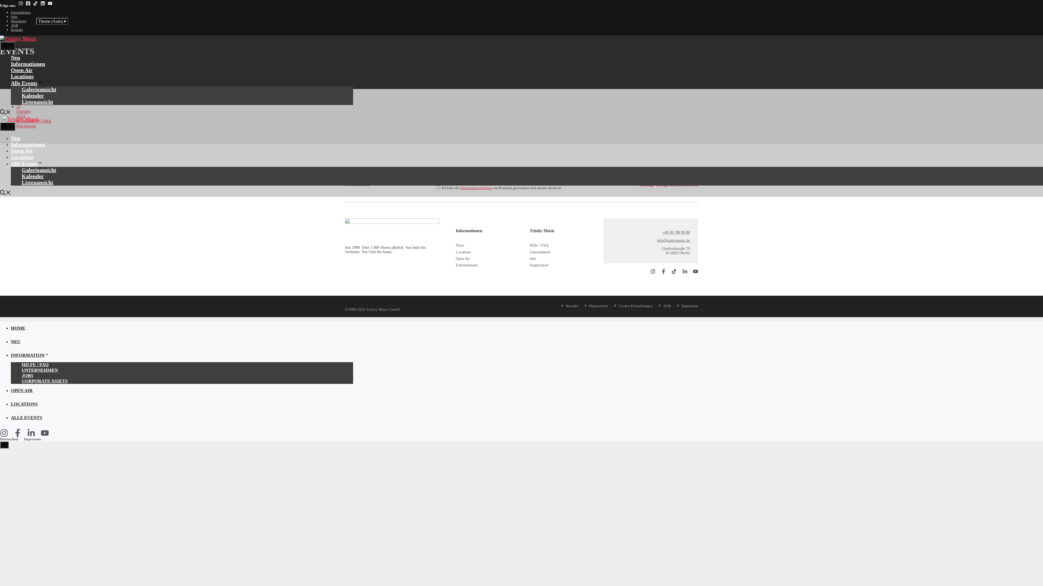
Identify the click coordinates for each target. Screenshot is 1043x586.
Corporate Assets (45, 381)
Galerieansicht (39, 89)
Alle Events (24, 83)
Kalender (33, 95)
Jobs (14, 17)
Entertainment (466, 265)
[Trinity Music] (18, 39)
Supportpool (539, 265)
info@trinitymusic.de (673, 240)
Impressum (32, 439)
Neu (15, 57)
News (460, 245)
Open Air (22, 70)
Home (18, 328)
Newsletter (18, 21)
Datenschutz (9, 439)
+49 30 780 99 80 (676, 232)
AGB (14, 25)
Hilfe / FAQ (539, 245)
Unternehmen (21, 12)
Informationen (28, 64)
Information (28, 355)
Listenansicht (37, 102)
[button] (5, 113)
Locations (22, 76)
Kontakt (17, 30)
